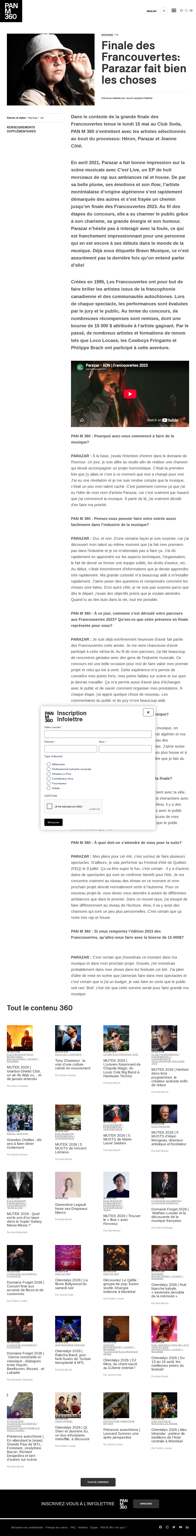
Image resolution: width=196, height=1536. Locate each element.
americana (127, 1421)
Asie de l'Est (180, 1345)
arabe (107, 1354)
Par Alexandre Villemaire (20, 1379)
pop (25, 1134)
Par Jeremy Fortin (64, 1295)
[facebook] (181, 11)
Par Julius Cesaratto (17, 1086)
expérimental (170, 1054)
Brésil (11, 1134)
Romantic (172, 1203)
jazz (135, 1054)
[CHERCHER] (164, 11)
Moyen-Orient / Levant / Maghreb (23, 1060)
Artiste (56, 788)
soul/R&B (178, 1061)
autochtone (15, 1421)
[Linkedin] (187, 1527)
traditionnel (15, 1430)
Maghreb (157, 1274)
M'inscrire (146, 1504)
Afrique (79, 1345)
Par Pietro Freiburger (162, 1227)
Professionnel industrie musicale (71, 769)
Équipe (94, 1527)
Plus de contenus (98, 1482)
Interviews (107, 35)
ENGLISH (152, 11)
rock (30, 1054)
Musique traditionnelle (23, 1428)
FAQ (72, 1527)
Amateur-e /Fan (61, 773)
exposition (15, 1208)
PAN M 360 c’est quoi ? (113, 1527)
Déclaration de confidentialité (27, 1527)
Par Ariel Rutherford (17, 1232)
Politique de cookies (57, 1527)
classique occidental (166, 1201)
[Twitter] (173, 1527)
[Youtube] (191, 11)
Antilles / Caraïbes (68, 1054)
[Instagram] (186, 11)
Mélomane (58, 764)
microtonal (15, 1057)
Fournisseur (59, 783)
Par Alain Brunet (111, 1083)
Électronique (160, 1126)
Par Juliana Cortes (113, 1444)
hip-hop (32, 117)
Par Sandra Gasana (65, 1075)
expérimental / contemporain (161, 1058)
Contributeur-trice (62, 778)
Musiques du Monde (164, 1424)
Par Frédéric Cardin (17, 1301)
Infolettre (83, 1527)
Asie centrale (161, 1345)
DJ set (155, 1054)
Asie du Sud (63, 1274)
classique (158, 1203)
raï (41, 117)
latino (107, 1054)
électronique (16, 1054)
